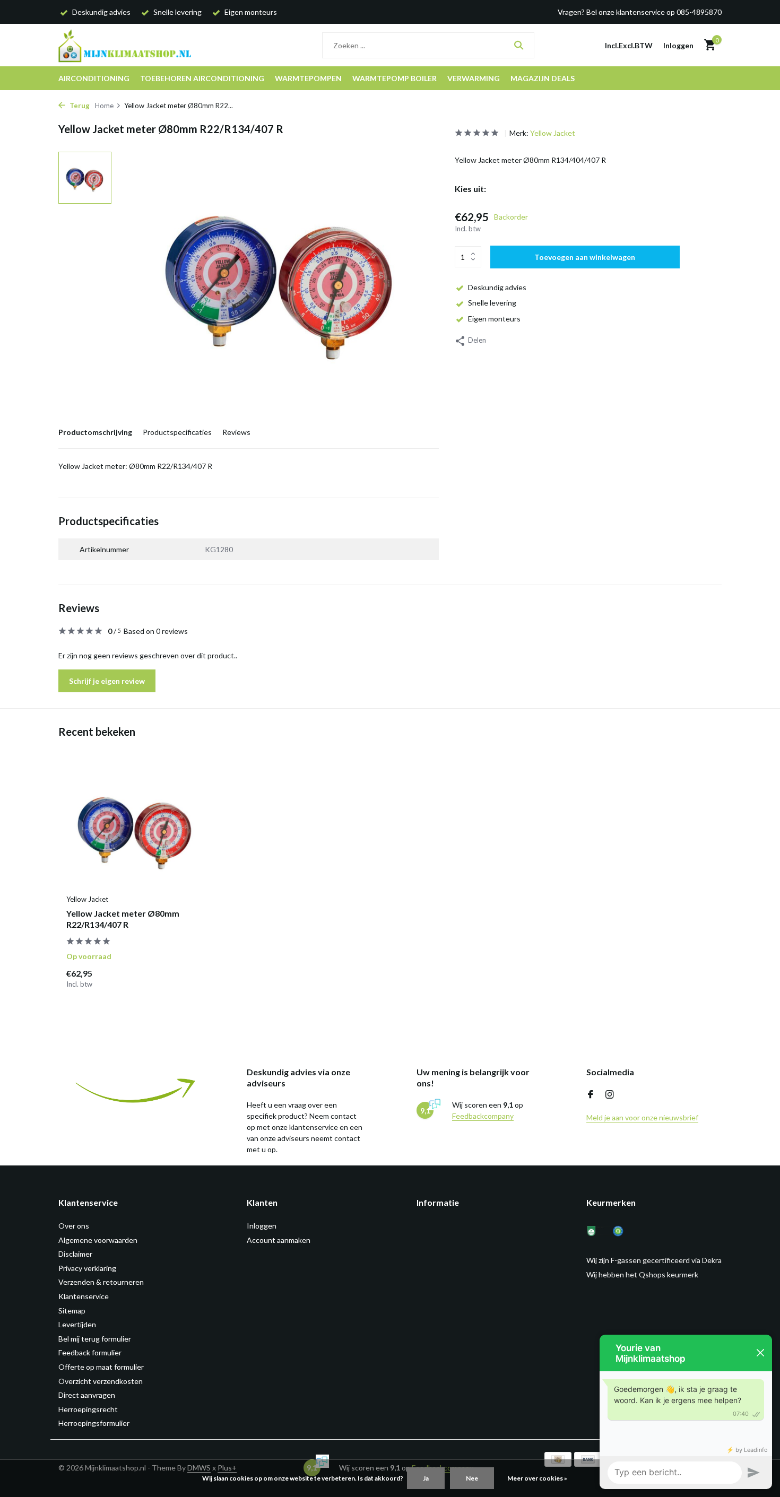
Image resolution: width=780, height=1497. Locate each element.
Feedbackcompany (483, 1115)
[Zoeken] (518, 45)
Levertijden (77, 1324)
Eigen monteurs (494, 318)
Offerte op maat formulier (101, 1366)
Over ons (73, 1225)
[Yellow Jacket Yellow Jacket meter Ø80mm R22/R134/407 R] (135, 827)
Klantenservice (83, 1296)
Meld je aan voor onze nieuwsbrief (642, 1117)
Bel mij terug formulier (94, 1338)
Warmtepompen (308, 78)
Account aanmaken (278, 1239)
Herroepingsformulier (93, 1423)
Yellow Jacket (552, 132)
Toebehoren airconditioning (202, 78)
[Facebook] (590, 1095)
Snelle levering (492, 302)
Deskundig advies (497, 286)
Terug (79, 105)
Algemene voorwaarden (97, 1239)
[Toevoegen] (186, 978)
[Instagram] (609, 1095)
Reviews (236, 432)
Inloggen (261, 1225)
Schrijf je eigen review (107, 680)
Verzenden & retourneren (101, 1281)
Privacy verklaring (87, 1268)
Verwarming (473, 78)
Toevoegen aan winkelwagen (584, 256)
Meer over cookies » (537, 1478)
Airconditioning (93, 78)
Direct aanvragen (86, 1394)
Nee (472, 1478)
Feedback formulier (90, 1352)
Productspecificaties (177, 432)
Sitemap (71, 1310)
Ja (426, 1478)
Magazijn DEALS (542, 78)
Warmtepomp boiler (394, 78)
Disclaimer (75, 1253)
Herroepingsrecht (88, 1409)
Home (104, 105)
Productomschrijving (95, 432)
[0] (707, 45)
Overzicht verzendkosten (100, 1381)
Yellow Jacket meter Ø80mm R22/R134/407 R (122, 918)
